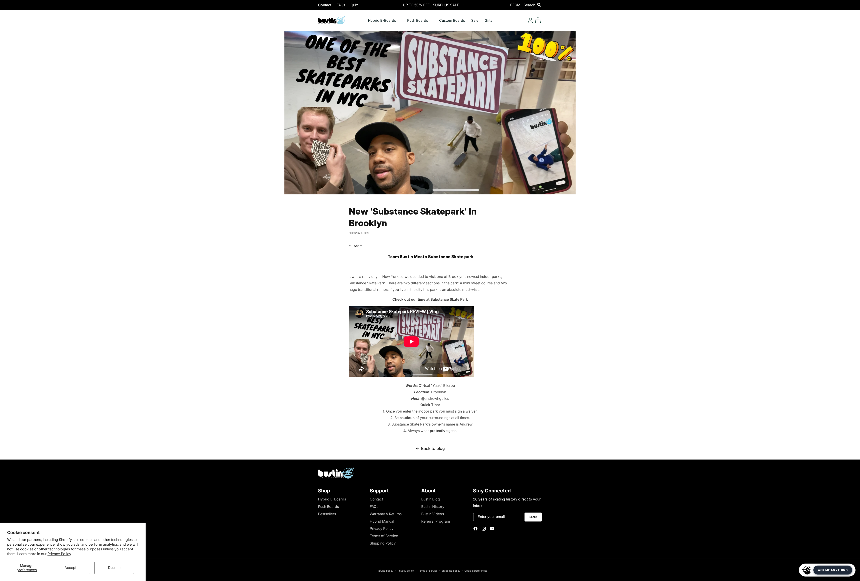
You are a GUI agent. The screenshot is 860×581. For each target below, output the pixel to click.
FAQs (341, 5)
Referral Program (435, 521)
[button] (533, 5)
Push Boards (328, 506)
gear (452, 430)
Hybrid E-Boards (332, 499)
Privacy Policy (59, 553)
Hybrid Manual (382, 521)
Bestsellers (327, 514)
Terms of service (427, 570)
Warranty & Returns (386, 514)
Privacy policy (406, 570)
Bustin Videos (432, 514)
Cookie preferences (475, 570)
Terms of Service (384, 536)
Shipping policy (451, 570)
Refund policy (385, 570)
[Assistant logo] (806, 570)
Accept (70, 567)
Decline (114, 567)
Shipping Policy (383, 543)
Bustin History (432, 506)
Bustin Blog (430, 499)
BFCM (515, 5)
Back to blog (433, 448)
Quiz (354, 5)
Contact (324, 5)
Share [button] (358, 246)
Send (533, 517)
